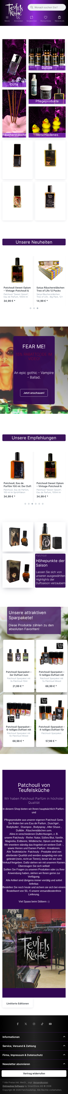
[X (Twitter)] (25, 1023)
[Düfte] (14, 63)
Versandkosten (40, 1082)
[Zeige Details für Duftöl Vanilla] (18, 270)
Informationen (11, 1036)
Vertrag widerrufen (34, 1073)
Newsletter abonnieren (16, 1064)
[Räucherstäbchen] (14, 114)
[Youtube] (50, 1023)
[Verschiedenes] (47, 122)
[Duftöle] (47, 54)
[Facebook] (17, 1023)
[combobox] (47, 7)
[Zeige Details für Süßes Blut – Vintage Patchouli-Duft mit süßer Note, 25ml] (17, 197)
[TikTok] (42, 1023)
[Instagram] (34, 1023)
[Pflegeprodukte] (47, 88)
